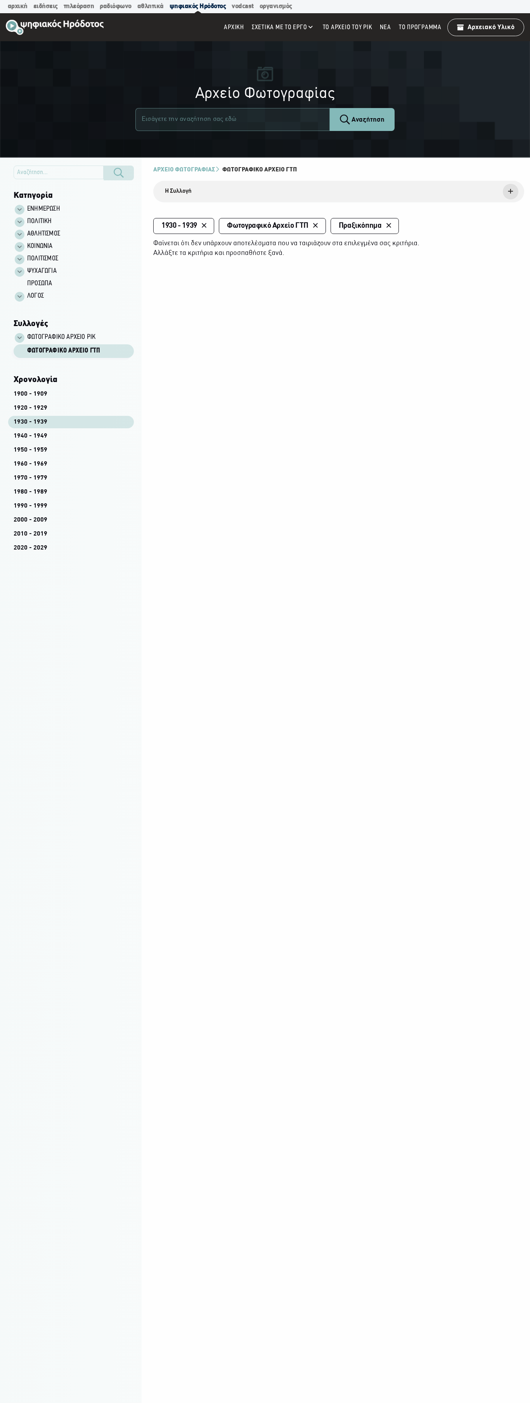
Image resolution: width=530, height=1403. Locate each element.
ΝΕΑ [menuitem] (385, 27)
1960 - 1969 (30, 464)
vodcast (243, 6)
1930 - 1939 (30, 422)
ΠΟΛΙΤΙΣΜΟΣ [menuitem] (42, 258)
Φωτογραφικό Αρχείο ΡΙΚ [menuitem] (61, 337)
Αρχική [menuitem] (234, 27)
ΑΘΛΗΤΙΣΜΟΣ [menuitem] (43, 233)
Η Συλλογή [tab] (178, 191)
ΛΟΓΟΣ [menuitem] (35, 296)
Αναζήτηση (367, 120)
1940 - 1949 (30, 436)
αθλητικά (150, 6)
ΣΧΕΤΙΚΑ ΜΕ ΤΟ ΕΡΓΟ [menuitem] (279, 27)
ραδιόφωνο (116, 6)
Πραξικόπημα (360, 225)
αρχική (18, 6)
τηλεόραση (79, 6)
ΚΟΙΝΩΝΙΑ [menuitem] (40, 246)
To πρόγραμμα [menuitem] (420, 27)
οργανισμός (276, 6)
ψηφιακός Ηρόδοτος (198, 6)
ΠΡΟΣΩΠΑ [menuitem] (39, 283)
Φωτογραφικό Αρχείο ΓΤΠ (63, 350)
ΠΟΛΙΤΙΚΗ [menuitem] (39, 221)
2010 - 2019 (30, 534)
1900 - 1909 (30, 394)
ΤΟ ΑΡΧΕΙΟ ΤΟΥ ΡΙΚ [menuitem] (347, 27)
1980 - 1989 (30, 492)
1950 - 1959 (30, 450)
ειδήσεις (45, 6)
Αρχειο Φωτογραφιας (184, 170)
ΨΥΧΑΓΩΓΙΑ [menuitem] (42, 271)
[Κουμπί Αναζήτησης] (119, 173)
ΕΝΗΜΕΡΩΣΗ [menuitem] (43, 209)
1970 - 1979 (30, 478)
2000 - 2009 (30, 520)
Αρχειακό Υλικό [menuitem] (491, 27)
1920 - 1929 (30, 408)
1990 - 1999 (30, 506)
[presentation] (338, 191)
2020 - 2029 (30, 548)
